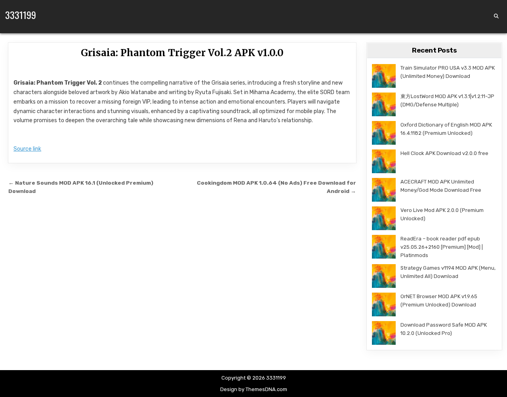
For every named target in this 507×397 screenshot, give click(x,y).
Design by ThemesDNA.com (253, 389)
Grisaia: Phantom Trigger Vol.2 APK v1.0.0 (182, 53)
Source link (27, 149)
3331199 (20, 15)
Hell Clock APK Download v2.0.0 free (444, 153)
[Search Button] (496, 16)
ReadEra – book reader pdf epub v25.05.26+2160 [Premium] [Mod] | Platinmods (441, 247)
